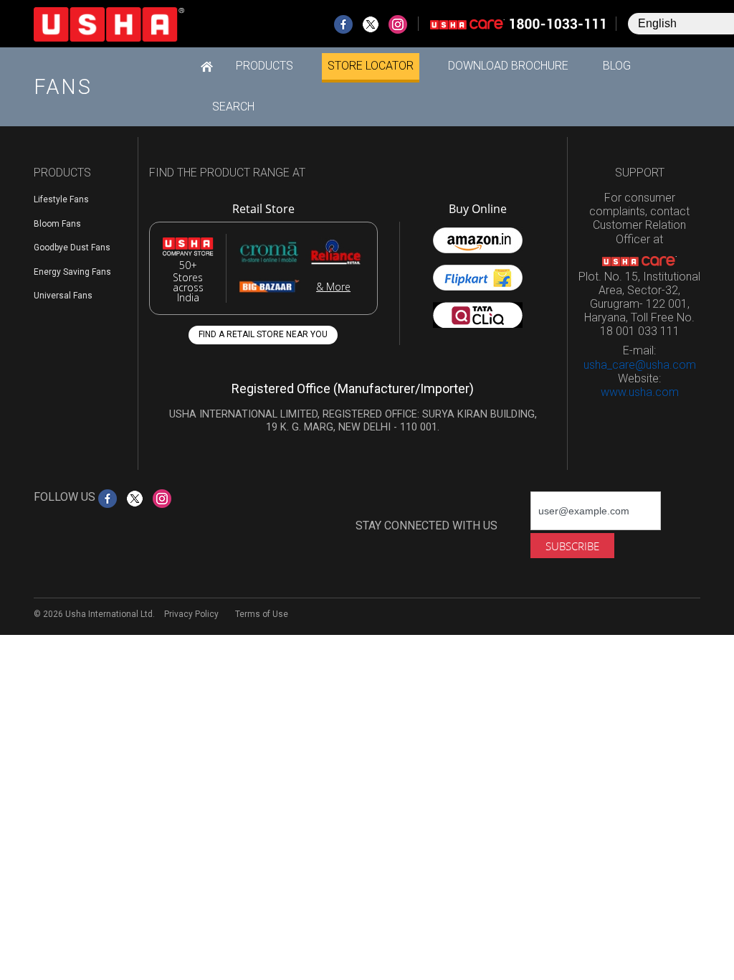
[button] (264, 66)
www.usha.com (640, 392)
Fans (63, 87)
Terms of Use (261, 614)
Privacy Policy (191, 614)
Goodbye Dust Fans (72, 247)
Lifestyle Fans (61, 199)
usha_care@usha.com (639, 365)
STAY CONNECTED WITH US (426, 525)
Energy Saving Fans (72, 272)
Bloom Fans (57, 224)
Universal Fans (63, 296)
